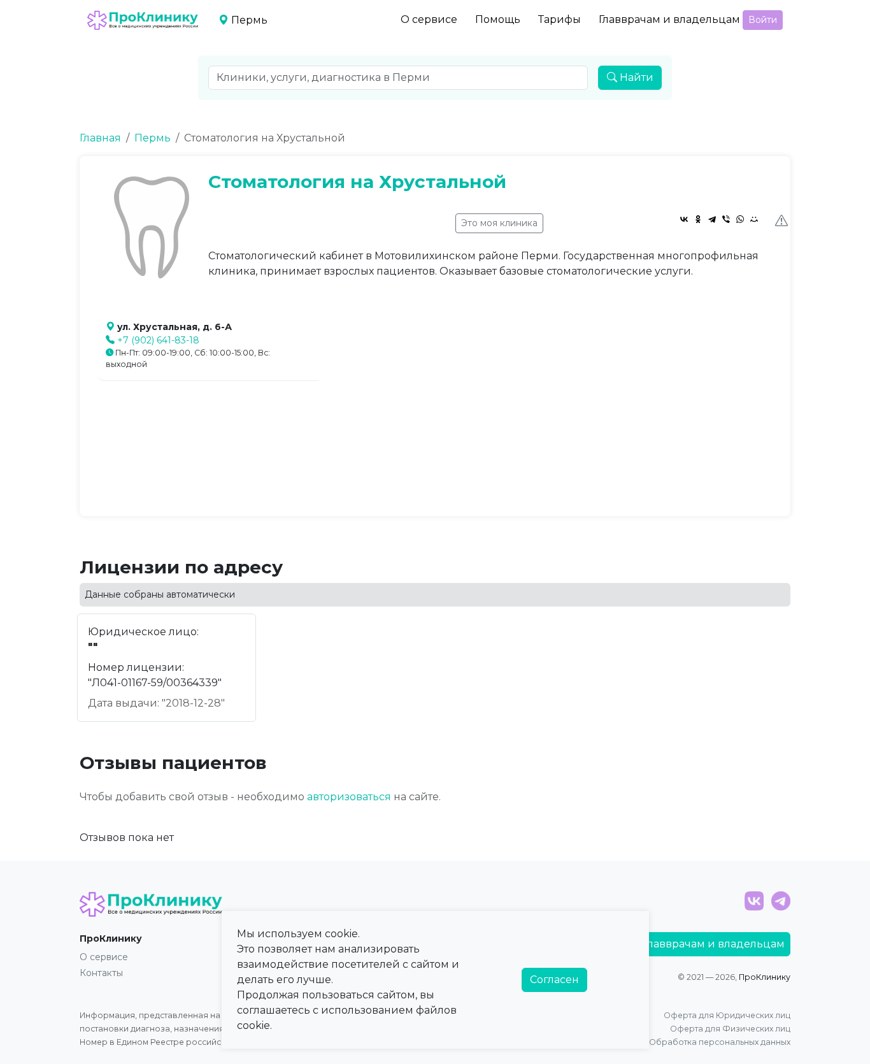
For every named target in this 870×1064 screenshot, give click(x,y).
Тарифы (559, 19)
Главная (100, 138)
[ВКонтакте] (684, 219)
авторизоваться (349, 797)
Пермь (152, 138)
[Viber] (726, 219)
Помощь (497, 19)
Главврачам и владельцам (669, 19)
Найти (635, 77)
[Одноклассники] (698, 219)
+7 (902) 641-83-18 (158, 340)
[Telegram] (712, 219)
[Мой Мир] (754, 219)
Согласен (554, 980)
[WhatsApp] (740, 219)
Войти (762, 19)
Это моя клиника (499, 223)
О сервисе (429, 19)
